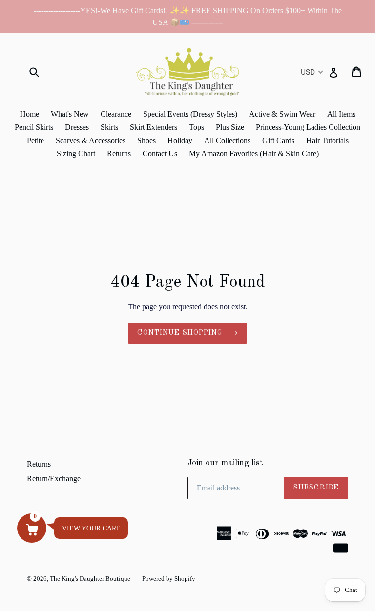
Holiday (179, 140)
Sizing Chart (76, 153)
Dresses (77, 127)
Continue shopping (180, 332)
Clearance (116, 114)
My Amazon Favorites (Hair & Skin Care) (254, 153)
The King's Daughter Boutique (90, 578)
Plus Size (230, 127)
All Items (341, 114)
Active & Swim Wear (282, 114)
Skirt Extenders (153, 127)
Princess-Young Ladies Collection (308, 127)
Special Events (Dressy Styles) (190, 114)
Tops (196, 127)
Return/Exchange (54, 478)
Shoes (146, 140)
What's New (70, 114)
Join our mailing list (225, 463)
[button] (31, 528)
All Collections (227, 140)
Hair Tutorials (327, 140)
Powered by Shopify (168, 578)
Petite (35, 140)
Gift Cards (278, 140)
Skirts (109, 127)
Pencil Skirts (34, 127)
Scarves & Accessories (90, 140)
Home (29, 114)
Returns (119, 153)
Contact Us (160, 153)
